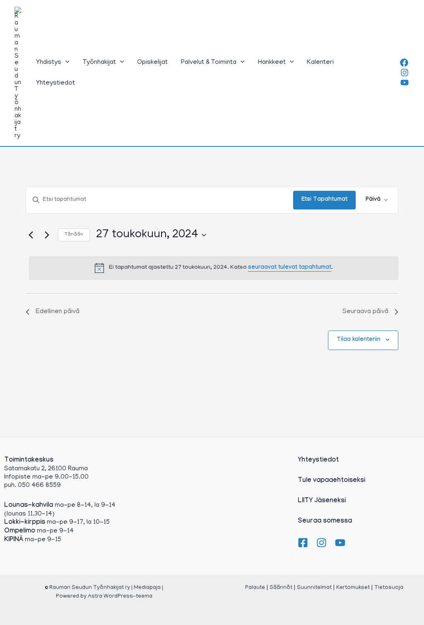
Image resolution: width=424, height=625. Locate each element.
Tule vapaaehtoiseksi (331, 481)
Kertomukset (353, 588)
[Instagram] (405, 73)
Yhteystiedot (55, 83)
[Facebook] (404, 63)
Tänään (74, 234)
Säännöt (281, 588)
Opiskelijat (152, 62)
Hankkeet (272, 62)
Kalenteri (320, 62)
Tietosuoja (388, 588)
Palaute (255, 588)
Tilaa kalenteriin (359, 340)
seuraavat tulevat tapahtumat (289, 268)
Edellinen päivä (58, 312)
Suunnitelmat (314, 588)
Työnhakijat (99, 62)
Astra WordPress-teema (120, 596)
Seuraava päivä (365, 312)
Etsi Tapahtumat (324, 200)
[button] (65, 62)
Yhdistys (48, 62)
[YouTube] (405, 83)
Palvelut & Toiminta (208, 62)
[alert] (213, 268)
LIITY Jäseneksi (322, 501)
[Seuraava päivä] (47, 235)
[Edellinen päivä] (31, 235)
